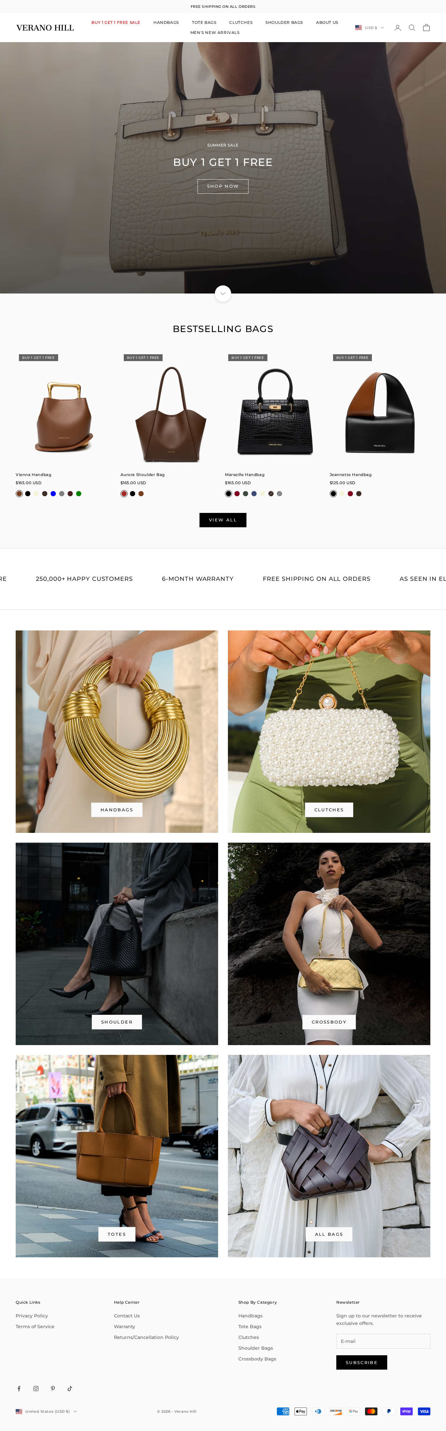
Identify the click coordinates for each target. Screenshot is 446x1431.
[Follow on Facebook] (19, 1388)
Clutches (329, 809)
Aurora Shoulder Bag (142, 474)
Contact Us (127, 1316)
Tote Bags (250, 1326)
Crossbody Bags (257, 1359)
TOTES (117, 1234)
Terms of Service (35, 1326)
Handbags (250, 1316)
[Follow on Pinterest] (53, 1388)
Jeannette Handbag (351, 474)
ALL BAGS (329, 1234)
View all (223, 519)
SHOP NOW (223, 186)
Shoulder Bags (255, 1348)
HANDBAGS (166, 22)
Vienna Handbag (33, 474)
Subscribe (362, 1362)
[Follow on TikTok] (70, 1388)
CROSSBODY (329, 1022)
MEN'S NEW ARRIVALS (215, 32)
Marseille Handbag (244, 474)
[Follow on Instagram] (36, 1388)
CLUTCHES (240, 22)
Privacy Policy (32, 1316)
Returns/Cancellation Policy (146, 1337)
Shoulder (117, 1022)
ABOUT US (327, 22)
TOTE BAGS (204, 22)
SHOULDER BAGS (284, 22)
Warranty (124, 1326)
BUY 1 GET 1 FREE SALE (115, 22)
